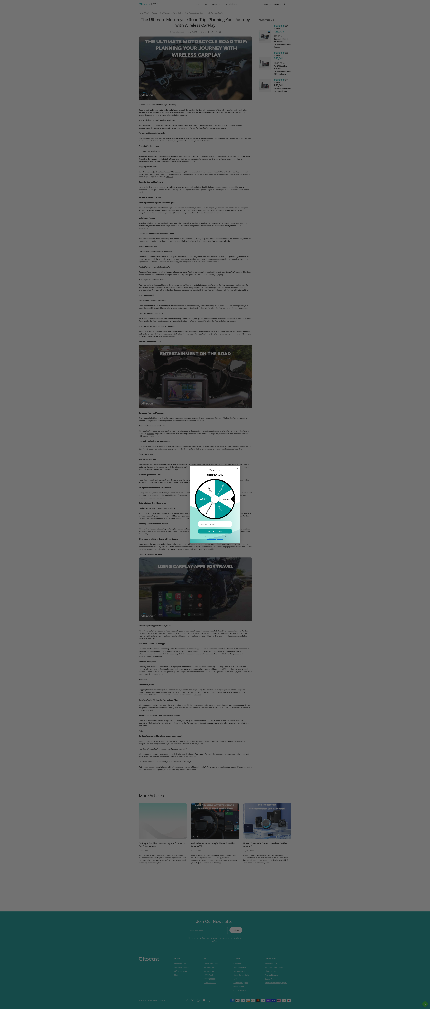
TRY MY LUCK (215, 531)
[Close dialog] (237, 468)
